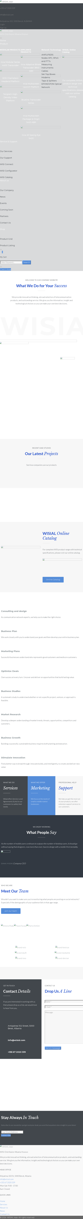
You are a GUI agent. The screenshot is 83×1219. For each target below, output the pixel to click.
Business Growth (10, 737)
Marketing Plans (10, 651)
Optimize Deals (10, 671)
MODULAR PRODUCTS (10, 50)
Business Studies (10, 691)
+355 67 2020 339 (7, 8)
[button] (53, 579)
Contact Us (5, 1214)
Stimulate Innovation (13, 757)
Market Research (11, 714)
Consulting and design (14, 611)
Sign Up (3, 27)
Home (2, 1201)
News (2, 1211)
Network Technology (51, 50)
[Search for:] (11, 262)
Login (2, 24)
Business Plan (9, 631)
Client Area (5, 269)
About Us (4, 1207)
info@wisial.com (7, 14)
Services (3, 1204)
